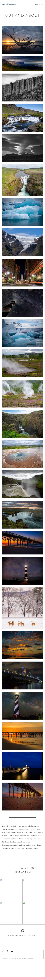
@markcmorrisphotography (22, 935)
